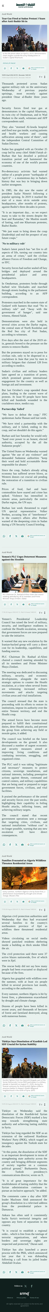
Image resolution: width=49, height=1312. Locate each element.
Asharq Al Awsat (9, 61)
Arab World (7, 12)
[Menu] (2, 5)
